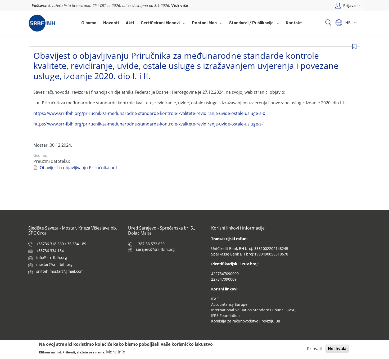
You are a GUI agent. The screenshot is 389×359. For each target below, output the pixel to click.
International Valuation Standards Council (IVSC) (253, 309)
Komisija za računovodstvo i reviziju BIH (246, 321)
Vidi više (179, 5)
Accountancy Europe (229, 304)
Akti (130, 22)
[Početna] (42, 23)
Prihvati (314, 349)
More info (115, 351)
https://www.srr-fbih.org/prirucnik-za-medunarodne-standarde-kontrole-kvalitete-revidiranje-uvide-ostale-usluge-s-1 (149, 124)
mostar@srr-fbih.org (54, 264)
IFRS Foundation (225, 315)
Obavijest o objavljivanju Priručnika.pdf (78, 167)
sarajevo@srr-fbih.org (155, 249)
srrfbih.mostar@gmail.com (60, 271)
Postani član (203, 24)
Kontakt (294, 22)
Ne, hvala (337, 348)
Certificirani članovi (159, 24)
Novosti (111, 22)
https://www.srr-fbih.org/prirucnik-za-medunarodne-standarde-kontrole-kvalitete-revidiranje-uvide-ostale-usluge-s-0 (149, 113)
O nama (88, 22)
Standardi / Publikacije (250, 24)
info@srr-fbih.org (51, 257)
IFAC (215, 298)
